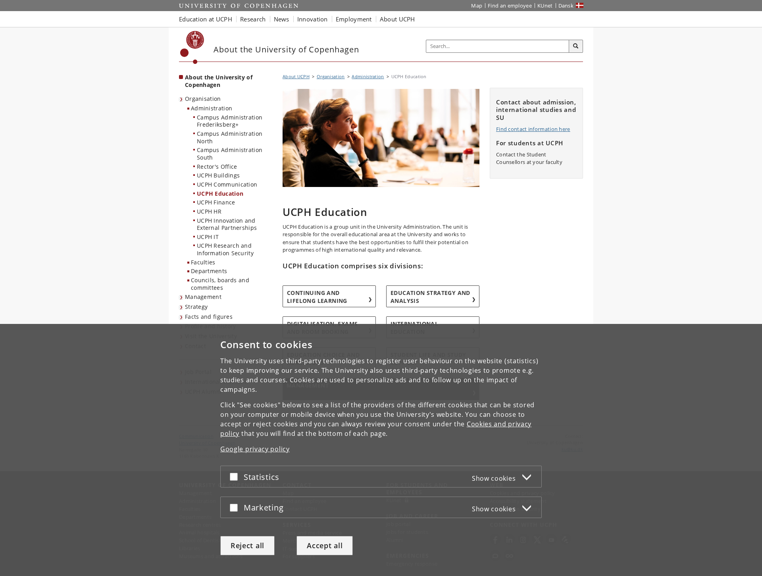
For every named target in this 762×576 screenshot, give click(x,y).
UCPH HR (209, 211)
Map (476, 5)
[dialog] (381, 450)
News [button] (281, 19)
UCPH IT (208, 237)
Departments (209, 271)
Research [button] (253, 19)
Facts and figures (209, 316)
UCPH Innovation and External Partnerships (227, 224)
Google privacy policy (255, 449)
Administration (211, 108)
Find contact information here (533, 129)
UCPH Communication (227, 184)
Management (203, 297)
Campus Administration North (229, 137)
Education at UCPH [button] (205, 19)
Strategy (196, 306)
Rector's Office (217, 166)
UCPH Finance (216, 202)
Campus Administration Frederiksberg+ (229, 121)
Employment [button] (354, 19)
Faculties (203, 262)
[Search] (576, 46)
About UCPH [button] (397, 19)
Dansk (566, 5)
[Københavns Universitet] (192, 47)
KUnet (545, 5)
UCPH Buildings (218, 175)
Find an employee (510, 5)
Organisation (203, 98)
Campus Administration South (229, 153)
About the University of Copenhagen (218, 81)
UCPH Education (220, 193)
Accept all (325, 545)
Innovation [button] (312, 19)
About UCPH (296, 76)
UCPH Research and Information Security (225, 249)
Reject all (247, 545)
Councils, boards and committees (220, 283)
